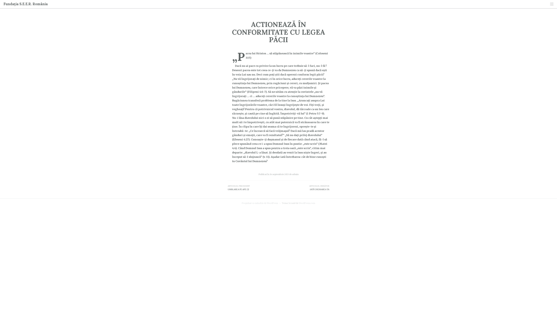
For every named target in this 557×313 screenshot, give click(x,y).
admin (295, 174)
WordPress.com (307, 203)
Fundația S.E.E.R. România (25, 4)
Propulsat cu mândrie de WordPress (260, 203)
